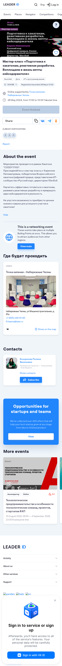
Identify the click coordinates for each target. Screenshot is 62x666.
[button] (31, 558)
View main (26, 246)
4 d (53, 494)
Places (18, 14)
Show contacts (28, 373)
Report (6, 143)
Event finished (31, 109)
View (31, 436)
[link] (30, 490)
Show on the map (47, 329)
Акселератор (13, 494)
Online (26, 494)
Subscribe (33, 379)
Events (7, 14)
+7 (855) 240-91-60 (15, 318)
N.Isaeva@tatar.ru (14, 321)
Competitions (47, 14)
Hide (5, 214)
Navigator (31, 14)
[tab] (31, 558)
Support (7, 582)
